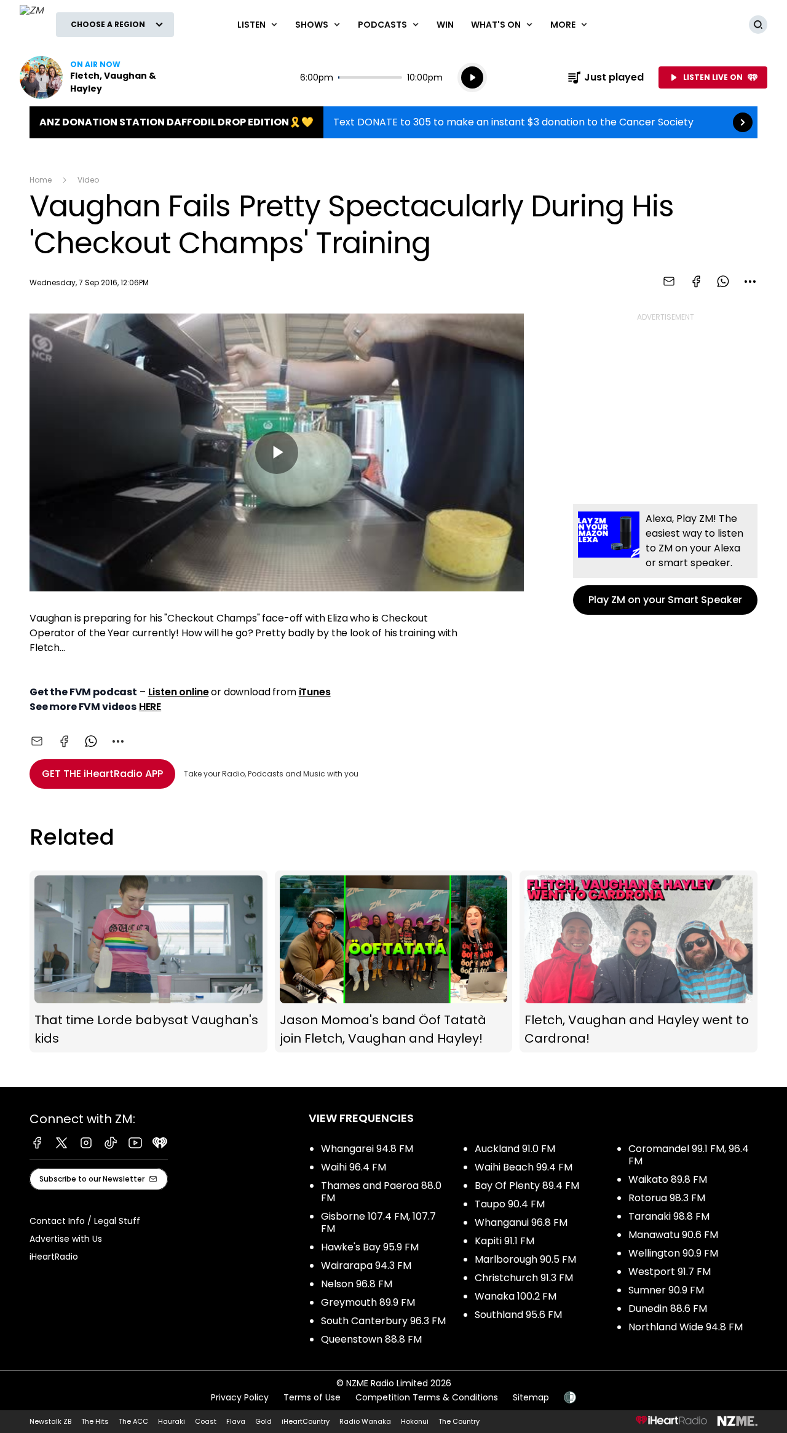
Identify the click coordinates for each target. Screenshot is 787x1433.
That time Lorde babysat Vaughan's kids (148, 961)
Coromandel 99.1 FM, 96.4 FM (688, 1155)
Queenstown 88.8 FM (371, 1339)
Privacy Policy (240, 1397)
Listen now (98, 77)
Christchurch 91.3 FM (524, 1278)
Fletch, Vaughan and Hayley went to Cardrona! (638, 961)
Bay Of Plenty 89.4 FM (527, 1185)
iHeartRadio (54, 1256)
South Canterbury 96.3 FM (383, 1321)
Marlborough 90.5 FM (525, 1259)
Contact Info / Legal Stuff (85, 1221)
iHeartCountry (306, 1421)
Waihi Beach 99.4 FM (523, 1167)
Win (445, 24)
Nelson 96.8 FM (356, 1284)
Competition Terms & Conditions (426, 1397)
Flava (235, 1421)
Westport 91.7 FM (669, 1272)
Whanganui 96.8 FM (521, 1222)
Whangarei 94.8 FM (367, 1149)
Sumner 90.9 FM (666, 1290)
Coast (205, 1421)
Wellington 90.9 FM (673, 1253)
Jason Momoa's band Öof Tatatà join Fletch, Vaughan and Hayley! (394, 961)
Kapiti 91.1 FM (504, 1241)
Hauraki (171, 1421)
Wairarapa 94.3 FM (366, 1265)
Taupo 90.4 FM (510, 1204)
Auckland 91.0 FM (515, 1149)
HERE (150, 707)
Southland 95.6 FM (518, 1315)
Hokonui (415, 1421)
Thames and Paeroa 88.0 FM (381, 1191)
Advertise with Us (66, 1239)
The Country (459, 1421)
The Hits (95, 1421)
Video (88, 180)
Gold (263, 1421)
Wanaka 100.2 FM (515, 1296)
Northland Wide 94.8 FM (685, 1327)
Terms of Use (312, 1397)
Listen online (178, 692)
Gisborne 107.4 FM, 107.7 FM (378, 1222)
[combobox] (750, 281)
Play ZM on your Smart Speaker (665, 559)
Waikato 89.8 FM (667, 1179)
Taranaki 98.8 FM (669, 1216)
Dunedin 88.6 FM (667, 1308)
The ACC (133, 1421)
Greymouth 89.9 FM (368, 1302)
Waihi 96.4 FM (353, 1167)
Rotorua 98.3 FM (666, 1198)
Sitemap (531, 1397)
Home (41, 180)
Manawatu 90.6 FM (673, 1235)
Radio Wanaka (365, 1421)
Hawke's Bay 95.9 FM (370, 1247)
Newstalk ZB (50, 1421)
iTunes (315, 692)
